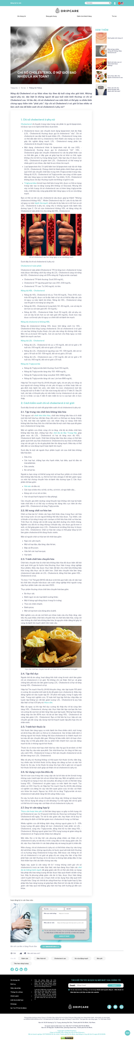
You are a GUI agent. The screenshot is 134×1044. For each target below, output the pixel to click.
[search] (110, 3)
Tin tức (114, 16)
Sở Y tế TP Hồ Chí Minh (18, 1008)
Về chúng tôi (21, 16)
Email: (72, 985)
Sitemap (13, 1004)
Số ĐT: (68, 909)
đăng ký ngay (64, 936)
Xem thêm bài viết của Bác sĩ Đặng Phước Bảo (51, 946)
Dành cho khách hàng (84, 16)
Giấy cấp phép (15, 988)
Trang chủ (14, 88)
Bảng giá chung (51, 16)
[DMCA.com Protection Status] (67, 1038)
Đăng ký (114, 985)
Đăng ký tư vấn (15, 3)
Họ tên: (46, 909)
